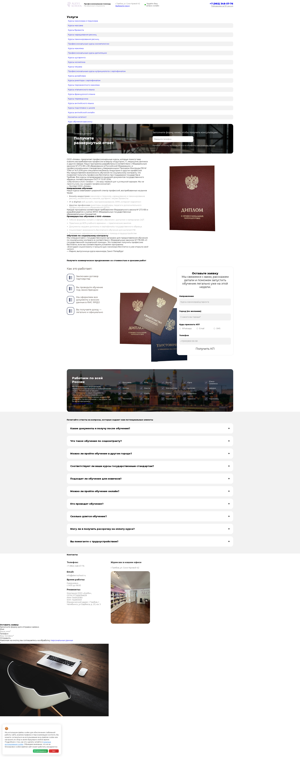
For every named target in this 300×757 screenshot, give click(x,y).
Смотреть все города (82, 403)
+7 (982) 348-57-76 (221, 3)
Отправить (5, 638)
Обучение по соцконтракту (144, 12)
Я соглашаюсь (40, 751)
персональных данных (206, 145)
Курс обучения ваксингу (162, 732)
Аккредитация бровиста (205, 742)
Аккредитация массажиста (206, 732)
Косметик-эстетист (160, 735)
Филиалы (175, 12)
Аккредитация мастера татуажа (208, 735)
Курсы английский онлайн (163, 738)
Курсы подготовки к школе (163, 742)
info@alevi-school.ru (76, 575)
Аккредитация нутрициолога (207, 738)
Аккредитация (84, 12)
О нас (185, 12)
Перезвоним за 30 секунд (222, 6)
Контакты (196, 12)
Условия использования (112, 751)
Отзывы (163, 12)
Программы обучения (103, 12)
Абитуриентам (123, 12)
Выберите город (122, 6)
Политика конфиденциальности (138, 751)
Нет (53, 751)
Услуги (112, 735)
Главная (70, 12)
